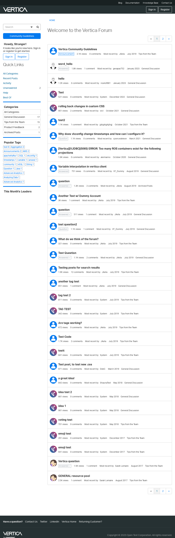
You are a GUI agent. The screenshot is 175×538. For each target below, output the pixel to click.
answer (33, 160)
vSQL (21, 164)
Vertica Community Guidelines (77, 49)
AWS (26, 151)
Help (5, 92)
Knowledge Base (150, 3)
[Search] (38, 27)
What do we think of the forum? (78, 239)
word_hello (65, 64)
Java (19, 168)
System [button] (103, 97)
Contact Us (166, 3)
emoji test (64, 433)
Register (165, 9)
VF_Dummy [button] (118, 171)
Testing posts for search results (79, 267)
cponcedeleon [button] (120, 138)
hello (61, 78)
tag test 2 (64, 295)
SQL (22, 155)
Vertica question (68, 461)
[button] (53, 51)
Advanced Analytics (14, 173)
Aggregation (17, 147)
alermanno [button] (105, 157)
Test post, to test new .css (75, 364)
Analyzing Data (11, 177)
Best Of (7, 97)
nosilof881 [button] (106, 83)
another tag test (68, 281)
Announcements (12, 151)
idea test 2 (65, 392)
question (64, 181)
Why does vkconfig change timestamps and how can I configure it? (101, 134)
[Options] (31, 27)
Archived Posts (145, 186)
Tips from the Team (147, 54)
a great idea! (66, 378)
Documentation (132, 3)
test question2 (67, 224)
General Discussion (151, 68)
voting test (65, 419)
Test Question (67, 253)
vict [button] (101, 110)
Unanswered (22, 87)
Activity (7, 83)
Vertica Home (69, 521)
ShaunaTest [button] (105, 382)
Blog (120, 3)
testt (61, 350)
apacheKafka (10, 155)
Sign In (152, 9)
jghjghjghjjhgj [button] (106, 124)
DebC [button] (102, 369)
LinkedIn (54, 521)
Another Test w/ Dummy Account (79, 196)
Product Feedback (22, 127)
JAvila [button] (122, 54)
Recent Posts (10, 78)
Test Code (64, 336)
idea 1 (62, 406)
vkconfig (32, 155)
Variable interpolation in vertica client (82, 166)
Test (61, 92)
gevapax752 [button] (118, 68)
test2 (61, 120)
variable (22, 160)
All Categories (10, 73)
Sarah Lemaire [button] (122, 466)
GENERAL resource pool (74, 476)
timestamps (10, 160)
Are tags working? (70, 323)
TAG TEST (64, 309)
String (30, 164)
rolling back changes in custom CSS (81, 106)
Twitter (43, 521)
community (10, 164)
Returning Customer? (90, 521)
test (6, 147)
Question (9, 168)
